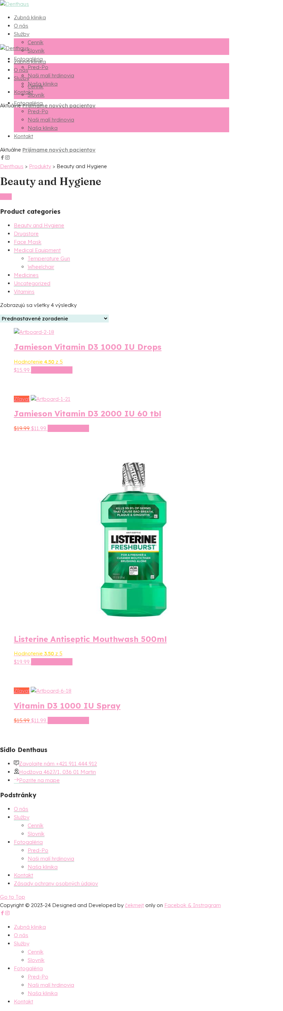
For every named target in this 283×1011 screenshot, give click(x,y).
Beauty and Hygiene (39, 225)
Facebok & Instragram (192, 905)
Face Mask (27, 242)
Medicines (26, 275)
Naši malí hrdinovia (51, 75)
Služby (21, 34)
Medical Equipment (37, 250)
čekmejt (134, 905)
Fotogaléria (28, 103)
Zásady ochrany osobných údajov (56, 883)
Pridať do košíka (51, 370)
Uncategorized (32, 283)
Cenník (35, 42)
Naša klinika (43, 128)
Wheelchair (41, 266)
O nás (21, 25)
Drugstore (26, 233)
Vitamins (24, 291)
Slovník (36, 50)
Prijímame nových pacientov (59, 105)
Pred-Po (38, 67)
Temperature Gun (49, 258)
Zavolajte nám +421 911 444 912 (58, 763)
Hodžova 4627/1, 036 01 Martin (57, 772)
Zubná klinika (30, 17)
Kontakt (23, 136)
